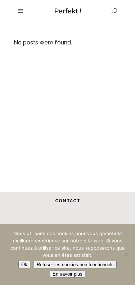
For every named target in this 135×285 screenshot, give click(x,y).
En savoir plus (67, 274)
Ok (24, 264)
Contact (67, 200)
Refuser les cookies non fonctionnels (75, 264)
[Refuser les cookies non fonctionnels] (126, 254)
